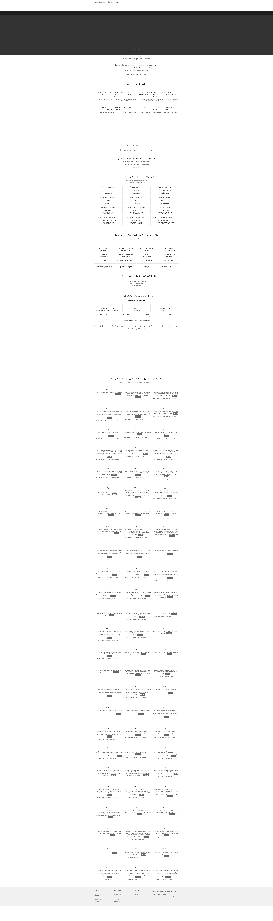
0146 (164, 748)
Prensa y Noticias (137, 899)
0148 (107, 707)
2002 (135, 408)
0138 (107, 527)
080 (164, 609)
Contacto (155, 12)
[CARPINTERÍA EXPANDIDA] (136, 328)
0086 (107, 649)
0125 (107, 767)
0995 (164, 707)
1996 (107, 848)
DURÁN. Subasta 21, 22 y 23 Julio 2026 (164, 837)
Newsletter (164, 12)
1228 (107, 447)
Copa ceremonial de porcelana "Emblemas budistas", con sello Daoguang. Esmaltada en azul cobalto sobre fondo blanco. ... (109, 613)
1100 (107, 686)
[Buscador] (170, 13)
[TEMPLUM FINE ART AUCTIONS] (136, 150)
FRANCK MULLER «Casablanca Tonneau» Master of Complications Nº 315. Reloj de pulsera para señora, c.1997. (109, 513)
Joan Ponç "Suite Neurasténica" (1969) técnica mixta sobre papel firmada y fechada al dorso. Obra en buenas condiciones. (109, 833)
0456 (135, 707)
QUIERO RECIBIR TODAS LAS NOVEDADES (136, 74)
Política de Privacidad (118, 899)
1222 (164, 447)
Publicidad (136, 897)
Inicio (102, 12)
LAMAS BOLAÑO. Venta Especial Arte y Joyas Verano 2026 (107, 396)
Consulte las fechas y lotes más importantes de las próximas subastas (136, 58)
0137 (107, 509)
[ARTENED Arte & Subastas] (96, 2)
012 (107, 808)
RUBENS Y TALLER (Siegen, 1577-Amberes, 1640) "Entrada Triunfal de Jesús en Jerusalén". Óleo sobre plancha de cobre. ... (166, 691)
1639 (164, 867)
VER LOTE (118, 394)
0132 (135, 468)
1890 (107, 867)
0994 (164, 686)
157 (136, 589)
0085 (107, 488)
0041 (135, 649)
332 (164, 547)
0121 (107, 667)
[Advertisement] (136, 130)
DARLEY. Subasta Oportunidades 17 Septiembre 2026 (164, 538)
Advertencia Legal (117, 894)
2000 (135, 429)
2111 (164, 429)
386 (107, 547)
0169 (107, 748)
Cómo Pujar (116, 897)
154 (164, 589)
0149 (164, 767)
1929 (164, 848)
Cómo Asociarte (117, 896)
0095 (164, 488)
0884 (135, 686)
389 (164, 527)
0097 (135, 509)
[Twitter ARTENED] (103, 2)
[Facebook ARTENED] (113, 2)
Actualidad (110, 12)
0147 (107, 787)
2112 (107, 429)
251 (136, 568)
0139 (135, 527)
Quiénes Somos (117, 901)
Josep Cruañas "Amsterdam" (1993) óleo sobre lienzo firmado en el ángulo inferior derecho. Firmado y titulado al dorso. (138, 812)
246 (107, 589)
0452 (135, 767)
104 (107, 609)
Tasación (147, 12)
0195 (107, 408)
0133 (164, 468)
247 (164, 568)
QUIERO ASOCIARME (136, 167)
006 (107, 829)
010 (136, 808)
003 (136, 829)
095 (136, 609)
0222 (135, 748)
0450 (164, 667)
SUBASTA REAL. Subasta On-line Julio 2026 (107, 820)
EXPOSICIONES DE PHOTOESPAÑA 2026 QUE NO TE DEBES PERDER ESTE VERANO (158, 108)
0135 (135, 787)
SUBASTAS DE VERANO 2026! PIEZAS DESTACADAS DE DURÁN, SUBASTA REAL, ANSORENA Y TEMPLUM (157, 94)
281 (107, 568)
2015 (164, 829)
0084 (107, 468)
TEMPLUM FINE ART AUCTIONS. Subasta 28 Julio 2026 (107, 658)
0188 (164, 389)
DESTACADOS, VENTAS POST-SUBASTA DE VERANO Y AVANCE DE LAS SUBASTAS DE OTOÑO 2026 (116, 94)
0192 (107, 389)
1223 (135, 447)
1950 (135, 848)
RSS (177, 897)
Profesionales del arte (135, 12)
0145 (164, 787)
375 (136, 547)
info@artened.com (97, 895)
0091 (135, 488)
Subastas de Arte (121, 12)
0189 (135, 389)
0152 (164, 728)
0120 (164, 649)
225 (164, 628)
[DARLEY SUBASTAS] (136, 145)
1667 (135, 867)
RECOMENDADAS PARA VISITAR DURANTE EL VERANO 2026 (116, 108)
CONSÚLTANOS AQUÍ (136, 285)
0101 (164, 509)
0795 (135, 667)
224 (136, 628)
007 (164, 808)
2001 (164, 408)
